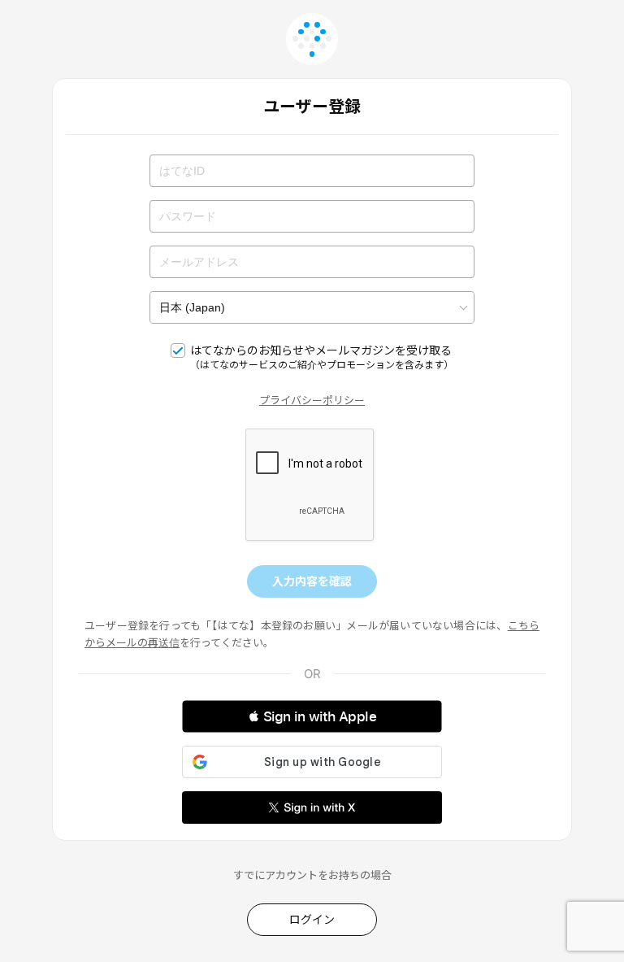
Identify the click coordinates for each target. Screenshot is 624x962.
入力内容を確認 (312, 581)
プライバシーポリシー (312, 400)
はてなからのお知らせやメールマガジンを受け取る (321, 357)
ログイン (312, 919)
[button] (312, 716)
